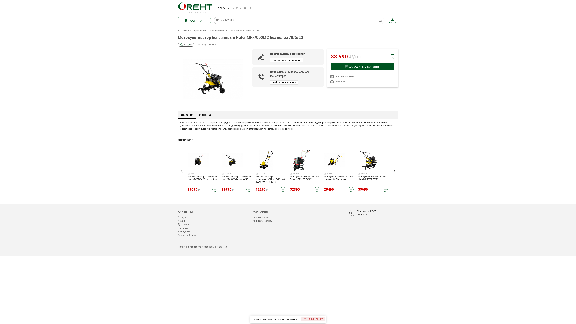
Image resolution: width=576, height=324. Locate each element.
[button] (380, 20)
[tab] (187, 115)
